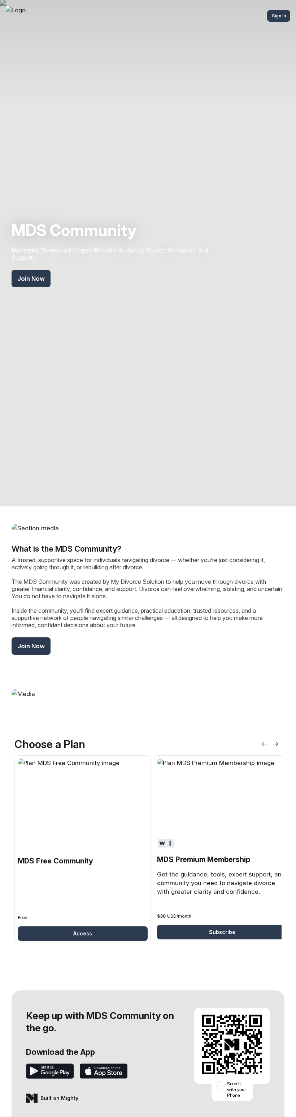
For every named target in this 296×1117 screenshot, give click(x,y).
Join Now (31, 278)
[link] (83, 850)
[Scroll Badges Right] (276, 744)
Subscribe (222, 932)
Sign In (279, 15)
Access (82, 933)
